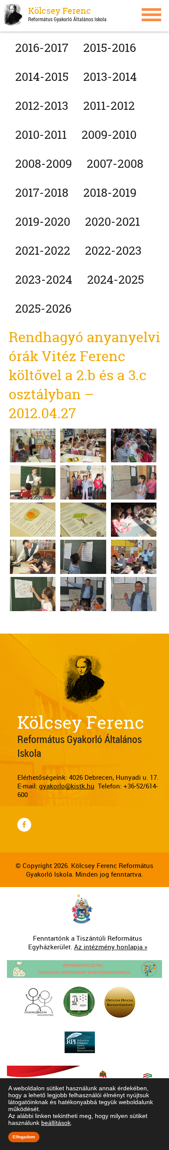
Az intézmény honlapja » (110, 946)
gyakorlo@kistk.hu (66, 786)
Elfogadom (24, 1136)
